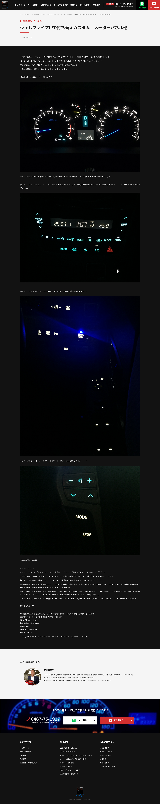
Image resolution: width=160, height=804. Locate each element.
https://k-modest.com (29, 620)
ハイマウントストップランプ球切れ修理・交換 (76, 755)
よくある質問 (104, 748)
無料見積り (118, 720)
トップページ (20, 5)
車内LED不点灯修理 (67, 763)
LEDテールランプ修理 (67, 752)
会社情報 (103, 759)
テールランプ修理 (61, 5)
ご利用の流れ (85, 5)
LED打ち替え (46, 5)
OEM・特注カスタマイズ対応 (70, 770)
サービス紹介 (33, 5)
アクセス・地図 (105, 755)
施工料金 (73, 5)
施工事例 (96, 5)
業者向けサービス (66, 766)
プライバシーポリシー (107, 766)
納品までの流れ (25, 752)
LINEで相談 (142, 7)
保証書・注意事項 (106, 752)
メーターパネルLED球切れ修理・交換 (73, 759)
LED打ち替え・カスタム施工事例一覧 (60, 15)
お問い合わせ (154, 7)
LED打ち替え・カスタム (38, 15)
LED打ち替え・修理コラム (69, 774)
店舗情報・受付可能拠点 (28, 763)
